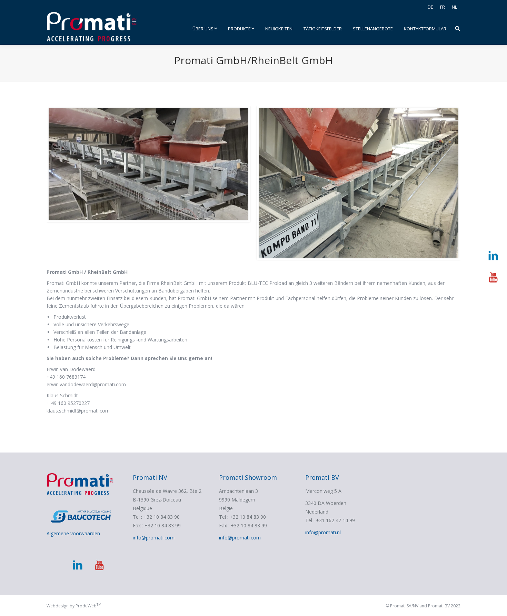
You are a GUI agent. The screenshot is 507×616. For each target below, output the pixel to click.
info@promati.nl (323, 532)
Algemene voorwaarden (73, 533)
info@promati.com (154, 537)
